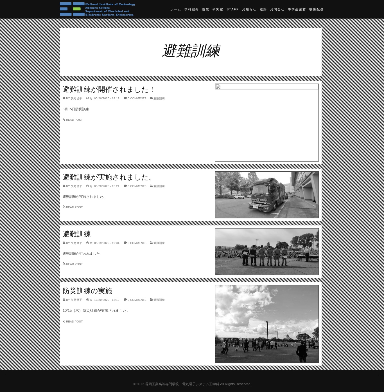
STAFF (233, 9)
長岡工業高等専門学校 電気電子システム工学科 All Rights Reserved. (198, 384)
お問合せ (277, 9)
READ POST (74, 119)
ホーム (175, 9)
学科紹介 (191, 9)
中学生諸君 (297, 9)
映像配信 (316, 9)
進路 (263, 9)
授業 (205, 9)
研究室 (218, 9)
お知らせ (249, 9)
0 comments (137, 98)
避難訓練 (159, 98)
